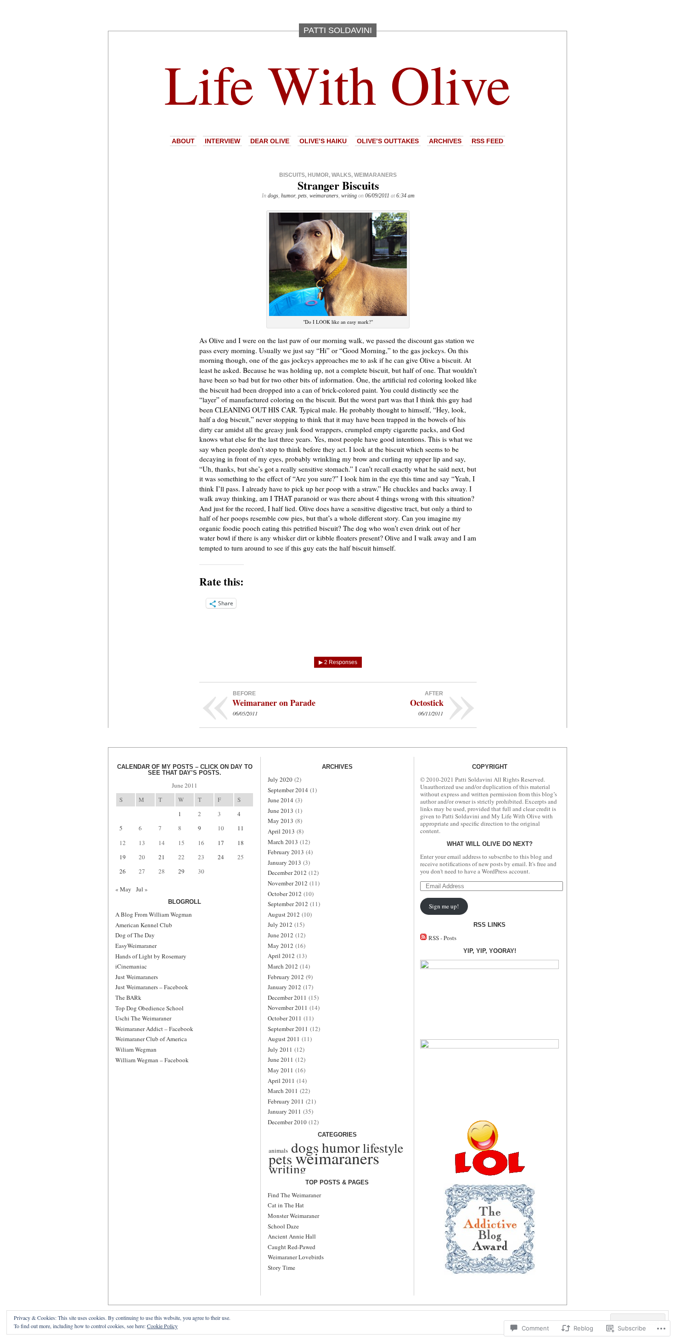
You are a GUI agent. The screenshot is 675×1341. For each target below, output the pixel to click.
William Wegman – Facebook (152, 1060)
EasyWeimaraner (136, 945)
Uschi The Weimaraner (143, 1018)
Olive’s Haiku (323, 141)
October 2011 (285, 1018)
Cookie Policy (162, 1326)
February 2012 (286, 977)
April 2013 (281, 831)
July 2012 (280, 924)
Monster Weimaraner (293, 1215)
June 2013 (280, 810)
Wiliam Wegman (136, 1049)
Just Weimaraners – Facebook (151, 987)
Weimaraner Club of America (151, 1039)
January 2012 (284, 987)
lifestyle (383, 1147)
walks (341, 175)
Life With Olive (337, 83)
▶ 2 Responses (338, 662)
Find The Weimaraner (294, 1195)
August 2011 (284, 1039)
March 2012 (283, 966)
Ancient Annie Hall (292, 1236)
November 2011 (288, 1007)
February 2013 (286, 852)
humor (318, 175)
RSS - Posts (442, 938)
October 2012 (285, 894)
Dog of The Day (135, 935)
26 (122, 871)
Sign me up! (444, 906)
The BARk (128, 997)
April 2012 (281, 956)
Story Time (281, 1267)
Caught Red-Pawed (291, 1247)
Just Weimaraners (136, 977)
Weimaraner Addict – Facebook (154, 1029)
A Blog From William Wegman (153, 914)
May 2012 (280, 945)
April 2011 (281, 1080)
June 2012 (280, 935)
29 (181, 871)
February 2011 (286, 1101)
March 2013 (283, 842)
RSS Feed (487, 141)
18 (240, 843)
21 (161, 857)
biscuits (292, 175)
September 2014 (288, 790)
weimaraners (375, 175)
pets (302, 195)
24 (221, 857)
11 (240, 828)
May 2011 (280, 1070)
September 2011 (288, 1029)
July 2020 (280, 779)
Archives (445, 141)
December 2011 (287, 997)
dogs (273, 195)
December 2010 (287, 1122)
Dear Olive (269, 141)
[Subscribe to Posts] (423, 938)
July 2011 (280, 1049)
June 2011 (280, 1059)
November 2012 (288, 883)
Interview (222, 141)
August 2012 (284, 914)
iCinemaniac (131, 966)
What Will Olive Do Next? (490, 843)
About (183, 141)
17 (221, 843)
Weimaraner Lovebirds (296, 1257)
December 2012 (287, 872)
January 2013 (284, 862)
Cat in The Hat (286, 1205)
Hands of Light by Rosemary (150, 956)
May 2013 (280, 821)
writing (349, 195)
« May (123, 889)
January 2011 (284, 1111)
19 (122, 857)
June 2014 (280, 800)
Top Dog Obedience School (149, 1008)
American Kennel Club (143, 925)
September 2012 (288, 904)
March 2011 (283, 1091)
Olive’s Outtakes (388, 141)
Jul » (142, 889)
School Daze (283, 1226)
